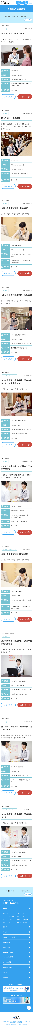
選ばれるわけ (6, 927)
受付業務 (5, 913)
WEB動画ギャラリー (8, 967)
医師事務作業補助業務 (22, 919)
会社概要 (21, 1014)
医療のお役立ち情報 (8, 952)
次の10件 (27, 20)
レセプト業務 (20, 916)
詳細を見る (8, 96)
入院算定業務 (20, 913)
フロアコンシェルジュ (8, 916)
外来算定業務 (6, 922)
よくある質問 (6, 942)
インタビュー (6, 932)
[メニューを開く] (30, 2)
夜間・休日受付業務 (22, 922)
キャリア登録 (6, 947)
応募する (23, 96)
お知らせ (5, 972)
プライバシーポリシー (14, 1014)
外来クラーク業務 (7, 919)
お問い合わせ (6, 977)
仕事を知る (5, 908)
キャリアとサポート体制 (9, 937)
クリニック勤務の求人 (8, 957)
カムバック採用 (7, 962)
